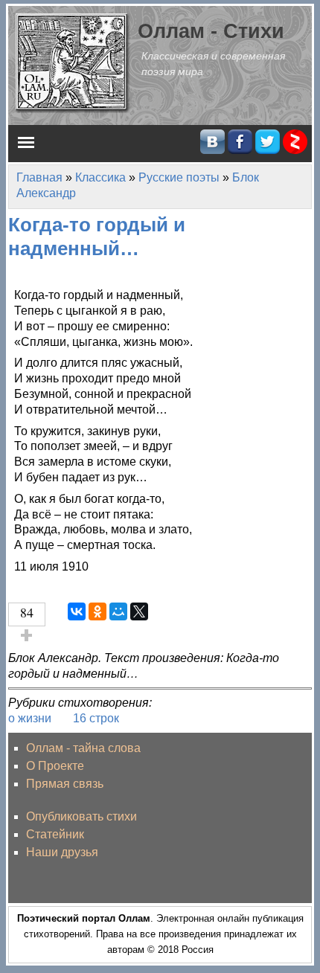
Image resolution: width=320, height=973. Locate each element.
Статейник (55, 834)
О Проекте (55, 766)
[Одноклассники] (97, 611)
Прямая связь (64, 783)
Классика (100, 177)
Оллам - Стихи (211, 30)
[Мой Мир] (118, 611)
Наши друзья (62, 852)
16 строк (96, 718)
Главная (39, 177)
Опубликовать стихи (81, 816)
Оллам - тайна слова (83, 748)
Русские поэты (179, 177)
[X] (139, 611)
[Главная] (73, 62)
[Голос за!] (26, 635)
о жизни (29, 718)
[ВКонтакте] (77, 611)
